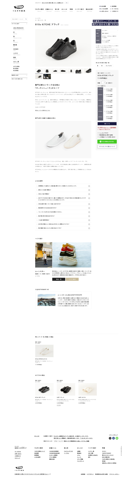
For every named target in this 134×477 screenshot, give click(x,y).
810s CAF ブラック (40, 397)
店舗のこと (52, 448)
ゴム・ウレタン (109, 65)
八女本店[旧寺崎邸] (54, 451)
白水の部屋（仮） (106, 457)
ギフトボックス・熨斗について (107, 146)
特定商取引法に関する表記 (106, 135)
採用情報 (114, 6)
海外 (89, 457)
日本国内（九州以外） (93, 455)
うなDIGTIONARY (106, 453)
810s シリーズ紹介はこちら (42, 110)
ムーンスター (38, 18)
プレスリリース (80, 461)
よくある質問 (104, 8)
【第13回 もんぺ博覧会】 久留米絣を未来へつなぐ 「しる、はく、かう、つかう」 (73, 438)
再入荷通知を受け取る (108, 141)
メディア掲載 (80, 459)
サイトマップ (17, 458)
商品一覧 (58, 279)
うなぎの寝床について (39, 451)
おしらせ (80, 448)
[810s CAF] (44, 389)
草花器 (103, 461)
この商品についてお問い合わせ (107, 137)
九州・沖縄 (90, 453)
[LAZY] (66, 389)
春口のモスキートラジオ (107, 455)
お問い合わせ (104, 11)
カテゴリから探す (15, 23)
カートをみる (115, 8)
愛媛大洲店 (52, 459)
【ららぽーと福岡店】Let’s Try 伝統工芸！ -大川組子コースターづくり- (71, 436)
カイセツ (104, 451)
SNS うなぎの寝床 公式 (17, 78)
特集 (103, 448)
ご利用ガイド (115, 11)
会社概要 (103, 6)
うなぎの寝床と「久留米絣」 (108, 459)
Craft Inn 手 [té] (68, 451)
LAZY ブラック (60, 397)
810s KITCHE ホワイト (41, 359)
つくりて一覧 (91, 451)
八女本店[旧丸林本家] (54, 453)
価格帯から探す (15, 75)
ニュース (79, 457)
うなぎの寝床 (38, 448)
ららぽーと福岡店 (53, 455)
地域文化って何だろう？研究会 (109, 463)
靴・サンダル (40, 20)
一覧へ (66, 2)
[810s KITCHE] (44, 351)
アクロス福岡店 (52, 457)
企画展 (78, 451)
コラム (78, 455)
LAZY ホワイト (82, 397)
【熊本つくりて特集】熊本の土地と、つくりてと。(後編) (76, 441)
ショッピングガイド (103, 133)
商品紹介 (79, 453)
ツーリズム (66, 453)
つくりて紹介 (72, 279)
